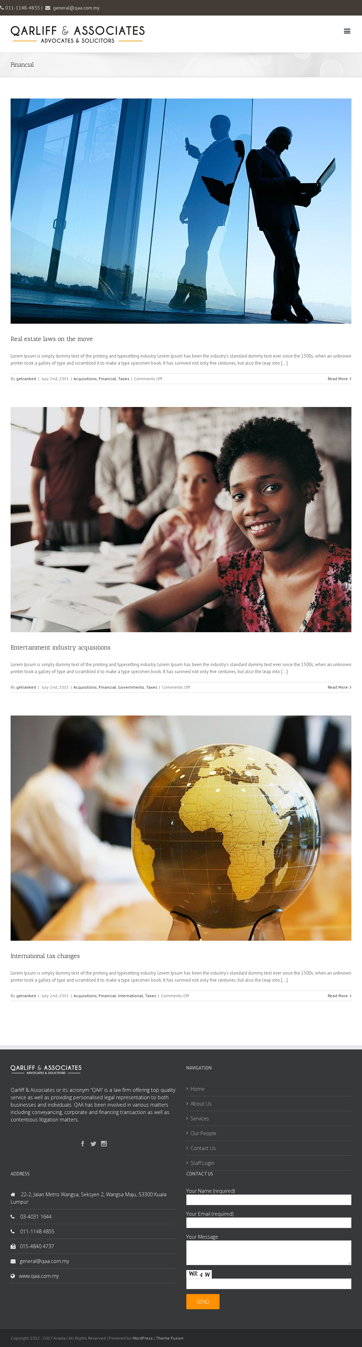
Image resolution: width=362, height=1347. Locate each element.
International (130, 995)
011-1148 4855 (37, 1231)
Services (200, 1118)
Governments (131, 687)
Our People (203, 1133)
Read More (338, 378)
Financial (107, 378)
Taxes (123, 378)
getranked (26, 378)
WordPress (143, 1338)
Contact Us (203, 1148)
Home (198, 1088)
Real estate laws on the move (52, 339)
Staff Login (202, 1163)
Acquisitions (85, 378)
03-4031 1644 (36, 1216)
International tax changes (45, 956)
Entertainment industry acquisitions (61, 647)
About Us (201, 1103)
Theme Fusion (169, 1338)
